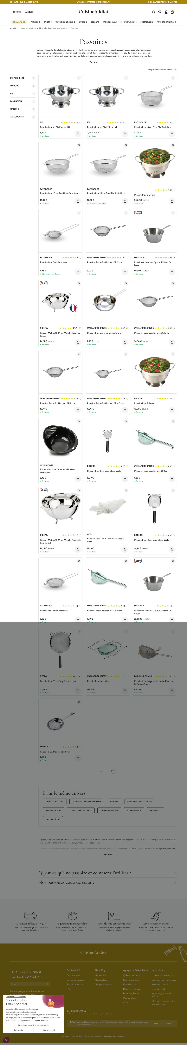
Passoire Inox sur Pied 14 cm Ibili (55, 127)
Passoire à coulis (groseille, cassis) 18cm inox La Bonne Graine (154, 683)
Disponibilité (17, 78)
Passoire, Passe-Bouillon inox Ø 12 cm (104, 262)
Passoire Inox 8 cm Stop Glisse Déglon (104, 471)
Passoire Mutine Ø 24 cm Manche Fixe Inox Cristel (60, 334)
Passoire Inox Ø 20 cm (144, 403)
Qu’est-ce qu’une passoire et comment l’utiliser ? (84, 873)
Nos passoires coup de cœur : (66, 882)
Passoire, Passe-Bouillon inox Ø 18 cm (57, 403)
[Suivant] (113, 771)
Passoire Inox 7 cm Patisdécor (53, 262)
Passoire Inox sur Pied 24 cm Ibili (102, 127)
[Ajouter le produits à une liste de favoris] (79, 78)
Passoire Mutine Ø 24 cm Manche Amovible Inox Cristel (60, 541)
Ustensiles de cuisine (28, 28)
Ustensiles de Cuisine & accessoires (53, 28)
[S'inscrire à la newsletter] (48, 984)
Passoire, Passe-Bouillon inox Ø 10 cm (104, 610)
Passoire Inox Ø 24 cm (144, 195)
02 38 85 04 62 (78, 1011)
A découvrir (17, 116)
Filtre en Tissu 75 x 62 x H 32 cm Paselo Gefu (105, 540)
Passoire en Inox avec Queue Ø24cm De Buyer (152, 264)
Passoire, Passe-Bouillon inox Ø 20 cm (151, 333)
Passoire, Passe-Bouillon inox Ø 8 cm (151, 471)
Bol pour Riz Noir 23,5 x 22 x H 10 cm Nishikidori (57, 471)
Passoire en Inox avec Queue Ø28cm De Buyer (152, 612)
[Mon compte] (166, 12)
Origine (14, 109)
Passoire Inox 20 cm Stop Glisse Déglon (58, 681)
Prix (12, 93)
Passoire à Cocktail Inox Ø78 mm (55, 752)
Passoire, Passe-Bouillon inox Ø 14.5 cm (105, 403)
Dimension (16, 101)
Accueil (13, 28)
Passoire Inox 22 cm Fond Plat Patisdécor (106, 193)
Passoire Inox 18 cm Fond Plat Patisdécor (153, 127)
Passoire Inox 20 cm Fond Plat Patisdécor (59, 193)
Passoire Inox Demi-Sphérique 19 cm (104, 333)
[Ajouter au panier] (78, 133)
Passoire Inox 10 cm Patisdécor (54, 610)
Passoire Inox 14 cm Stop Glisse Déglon (152, 540)
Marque (14, 85)
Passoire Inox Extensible (98, 681)
